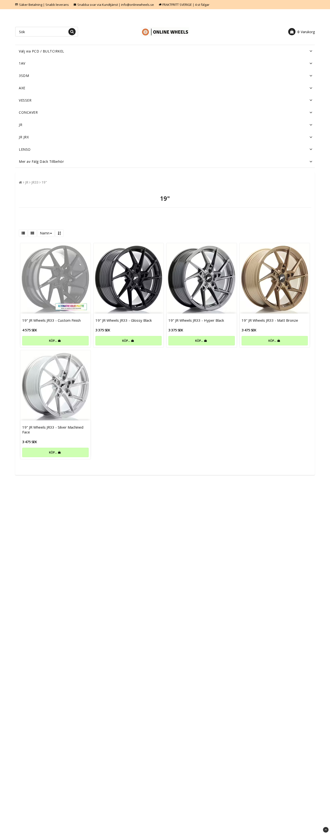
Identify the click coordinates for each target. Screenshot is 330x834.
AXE (22, 88)
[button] (301, 32)
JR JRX (24, 137)
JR (20, 124)
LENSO (25, 149)
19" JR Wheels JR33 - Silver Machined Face (52, 429)
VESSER (25, 100)
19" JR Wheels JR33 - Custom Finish (51, 320)
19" (44, 182)
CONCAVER (28, 112)
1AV (22, 63)
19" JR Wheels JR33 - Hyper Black (196, 320)
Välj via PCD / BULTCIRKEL (41, 51)
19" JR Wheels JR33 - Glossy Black (123, 320)
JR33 (34, 182)
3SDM (24, 75)
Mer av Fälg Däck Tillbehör (41, 161)
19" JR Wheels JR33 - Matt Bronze (270, 320)
